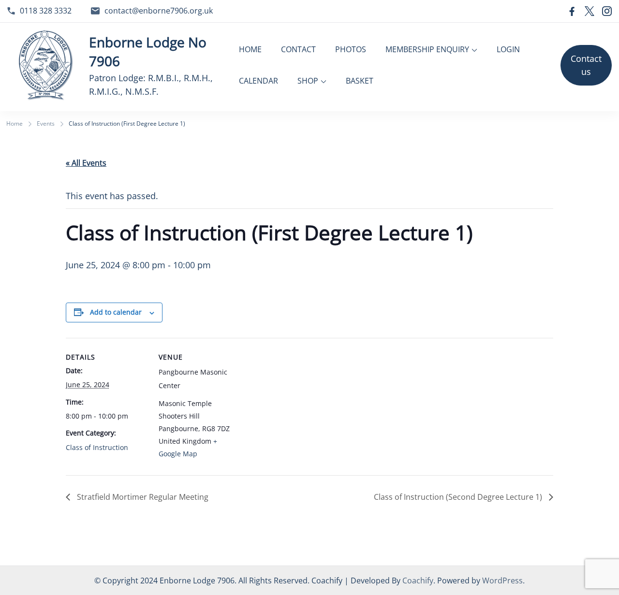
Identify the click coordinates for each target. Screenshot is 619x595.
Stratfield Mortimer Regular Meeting (141, 497)
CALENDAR (258, 80)
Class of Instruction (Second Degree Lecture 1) (459, 497)
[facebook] (572, 11)
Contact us (586, 65)
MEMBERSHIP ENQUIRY (427, 49)
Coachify (417, 580)
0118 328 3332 (46, 10)
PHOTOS (350, 49)
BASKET (359, 80)
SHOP (307, 80)
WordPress (502, 580)
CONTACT (298, 49)
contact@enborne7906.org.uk (158, 10)
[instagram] (607, 11)
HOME (250, 49)
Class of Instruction (97, 447)
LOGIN (508, 49)
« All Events (86, 163)
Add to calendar (116, 312)
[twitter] (589, 11)
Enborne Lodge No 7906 (147, 51)
